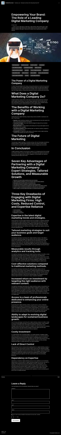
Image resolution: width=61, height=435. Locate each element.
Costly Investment (17, 209)
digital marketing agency (41, 26)
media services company (29, 29)
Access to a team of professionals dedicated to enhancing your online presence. (29, 186)
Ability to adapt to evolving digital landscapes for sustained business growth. (28, 188)
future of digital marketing (36, 70)
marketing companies (15, 29)
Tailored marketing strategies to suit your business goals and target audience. (28, 181)
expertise (26, 70)
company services (16, 26)
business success (24, 64)
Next (59, 376)
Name (12, 400)
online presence (25, 72)
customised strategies (28, 67)
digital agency (27, 26)
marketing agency (44, 27)
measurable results (16, 72)
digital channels (38, 67)
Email (12, 405)
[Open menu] (59, 3)
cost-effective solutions (17, 67)
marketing (39, 27)
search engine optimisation (17, 75)
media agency (21, 29)
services (41, 29)
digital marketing (33, 26)
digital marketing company (17, 70)
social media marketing (35, 75)
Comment (13, 388)
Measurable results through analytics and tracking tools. (24, 182)
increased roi (45, 70)
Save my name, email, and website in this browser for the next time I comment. (26, 414)
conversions (41, 64)
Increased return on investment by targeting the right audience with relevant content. (30, 185)
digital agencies (22, 26)
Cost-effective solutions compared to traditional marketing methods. (27, 184)
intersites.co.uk (9, 2)
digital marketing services (32, 27)
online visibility (33, 72)
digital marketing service (23, 27)
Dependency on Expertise (18, 212)
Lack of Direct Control (17, 211)
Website (12, 409)
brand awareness (15, 64)
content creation (34, 64)
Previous (3, 376)
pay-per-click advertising (43, 72)
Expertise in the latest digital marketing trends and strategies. (25, 180)
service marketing (37, 29)
